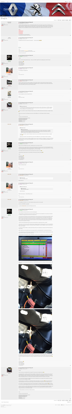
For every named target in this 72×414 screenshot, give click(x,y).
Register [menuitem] (67, 1)
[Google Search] (7, 1)
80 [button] (67, 20)
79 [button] (66, 20)
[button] (58, 20)
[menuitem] (4, 15)
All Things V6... (4, 18)
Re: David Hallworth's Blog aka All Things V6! (26, 22)
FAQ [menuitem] (0, 15)
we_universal (3, 405)
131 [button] (69, 20)
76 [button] (62, 20)
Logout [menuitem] (70, 1)
